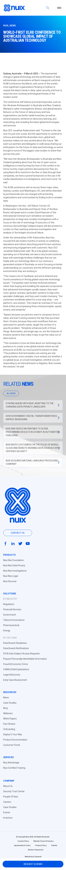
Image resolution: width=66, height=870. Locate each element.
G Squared (37, 857)
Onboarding (9, 729)
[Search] (47, 8)
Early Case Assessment (15, 680)
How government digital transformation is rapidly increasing (31, 418)
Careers (7, 802)
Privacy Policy (40, 845)
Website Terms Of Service (43, 841)
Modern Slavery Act (35, 850)
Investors (7, 817)
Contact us (18, 533)
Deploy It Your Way (12, 734)
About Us (7, 786)
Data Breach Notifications (16, 648)
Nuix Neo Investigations (15, 570)
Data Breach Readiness (15, 643)
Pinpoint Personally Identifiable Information (25, 659)
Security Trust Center (14, 791)
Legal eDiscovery (11, 674)
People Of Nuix (10, 796)
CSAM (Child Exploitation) (16, 669)
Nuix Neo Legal (10, 576)
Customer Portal (11, 745)
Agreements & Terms (22, 845)
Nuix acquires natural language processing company (32, 462)
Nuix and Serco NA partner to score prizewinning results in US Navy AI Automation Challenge (33, 432)
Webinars (8, 713)
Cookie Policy (23, 841)
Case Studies (9, 702)
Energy (6, 630)
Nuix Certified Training (14, 768)
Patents (54, 845)
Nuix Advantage (11, 762)
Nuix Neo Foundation (13, 560)
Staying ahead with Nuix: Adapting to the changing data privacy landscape (30, 405)
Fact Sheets (9, 724)
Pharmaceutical (11, 625)
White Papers (10, 718)
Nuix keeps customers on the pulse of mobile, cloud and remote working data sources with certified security (33, 448)
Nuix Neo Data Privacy (14, 565)
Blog (5, 708)
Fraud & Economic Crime (15, 664)
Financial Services (12, 609)
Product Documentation (15, 739)
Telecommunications (14, 620)
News (6, 697)
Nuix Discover (10, 581)
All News (11, 393)
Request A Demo (33, 864)
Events (6, 812)
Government (9, 614)
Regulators (8, 604)
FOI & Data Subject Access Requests (21, 653)
